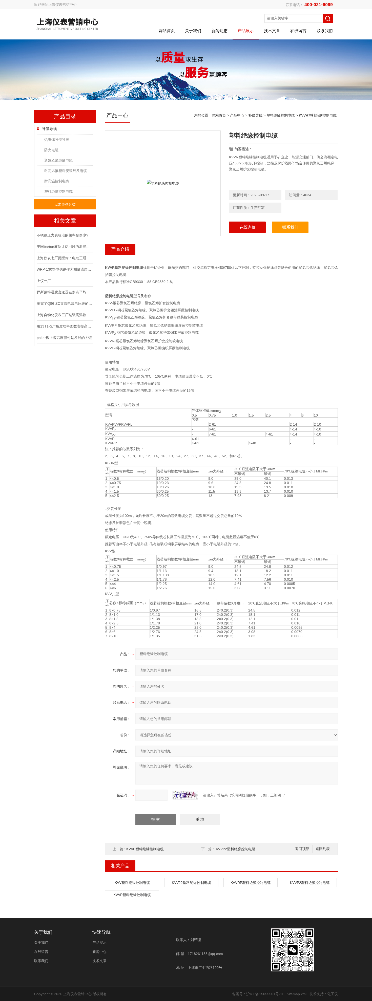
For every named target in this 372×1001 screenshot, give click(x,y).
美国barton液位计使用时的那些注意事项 (64, 247)
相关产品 (120, 865)
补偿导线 (49, 128)
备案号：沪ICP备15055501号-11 (258, 994)
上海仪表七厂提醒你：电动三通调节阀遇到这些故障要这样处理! (64, 258)
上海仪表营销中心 (62, 5)
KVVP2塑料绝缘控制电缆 (235, 849)
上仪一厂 (44, 281)
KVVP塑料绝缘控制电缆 (145, 849)
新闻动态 (219, 31)
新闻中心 (99, 952)
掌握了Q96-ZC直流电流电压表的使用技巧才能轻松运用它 (64, 303)
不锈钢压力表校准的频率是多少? (62, 235)
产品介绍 (120, 249)
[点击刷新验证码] (185, 795)
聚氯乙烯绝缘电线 (58, 160)
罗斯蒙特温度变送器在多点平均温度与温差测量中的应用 (64, 292)
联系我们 (325, 31)
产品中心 (237, 115)
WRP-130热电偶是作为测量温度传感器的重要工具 (64, 269)
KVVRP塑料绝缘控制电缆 (251, 883)
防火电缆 (51, 150)
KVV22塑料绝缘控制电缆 (191, 883)
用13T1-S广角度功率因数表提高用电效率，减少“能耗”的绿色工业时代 (64, 326)
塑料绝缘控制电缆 (58, 191)
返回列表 (323, 849)
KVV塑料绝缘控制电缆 (132, 883)
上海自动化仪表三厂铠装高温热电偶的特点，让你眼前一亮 (64, 315)
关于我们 (193, 31)
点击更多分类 (65, 204)
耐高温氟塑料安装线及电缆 (65, 171)
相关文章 (65, 220)
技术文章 (272, 31)
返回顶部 (302, 849)
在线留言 (298, 31)
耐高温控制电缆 (56, 181)
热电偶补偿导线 (56, 140)
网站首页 (167, 31)
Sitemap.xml (296, 994)
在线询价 (247, 227)
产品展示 (246, 31)
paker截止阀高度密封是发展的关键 (64, 338)
